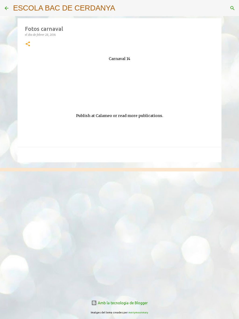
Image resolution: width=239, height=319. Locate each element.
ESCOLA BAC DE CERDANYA (64, 8)
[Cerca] (121, 8)
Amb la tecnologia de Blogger (122, 303)
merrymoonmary (138, 312)
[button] (28, 44)
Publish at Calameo (94, 115)
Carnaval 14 (119, 58)
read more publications (140, 115)
